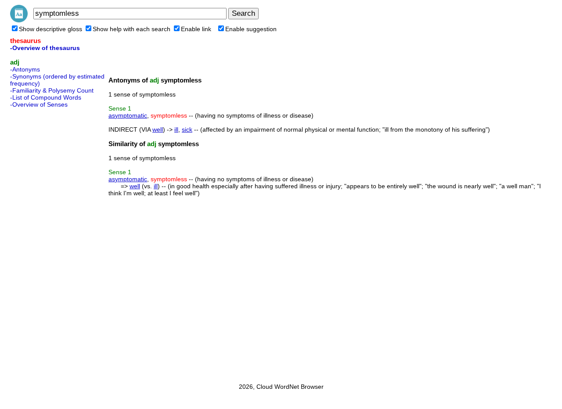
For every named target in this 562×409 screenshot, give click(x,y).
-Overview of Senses (39, 104)
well (157, 129)
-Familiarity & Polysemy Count (52, 90)
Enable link (196, 28)
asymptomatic (127, 115)
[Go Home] (19, 20)
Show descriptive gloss (50, 28)
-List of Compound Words (45, 97)
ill (176, 129)
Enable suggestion (251, 28)
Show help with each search (131, 28)
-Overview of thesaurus (45, 47)
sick (187, 129)
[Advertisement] (45, 242)
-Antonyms (25, 69)
